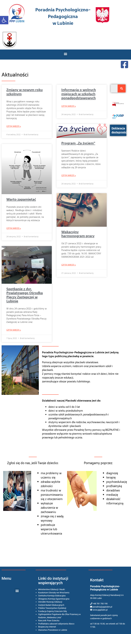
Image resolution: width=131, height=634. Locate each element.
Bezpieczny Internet (47, 627)
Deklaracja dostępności (119, 130)
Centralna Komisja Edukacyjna (52, 595)
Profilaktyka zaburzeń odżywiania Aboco (56, 624)
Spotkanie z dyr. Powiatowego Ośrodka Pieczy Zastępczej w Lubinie (24, 295)
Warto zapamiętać (21, 199)
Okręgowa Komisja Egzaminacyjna (53, 599)
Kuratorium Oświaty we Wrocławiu (53, 592)
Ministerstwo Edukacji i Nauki (51, 589)
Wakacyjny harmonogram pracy (77, 234)
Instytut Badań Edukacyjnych (51, 605)
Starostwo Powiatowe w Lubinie (52, 630)
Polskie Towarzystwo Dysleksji (52, 608)
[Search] (122, 88)
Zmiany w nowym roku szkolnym (24, 92)
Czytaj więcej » (13, 126)
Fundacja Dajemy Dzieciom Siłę (52, 611)
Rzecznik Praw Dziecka (48, 620)
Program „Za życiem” (78, 143)
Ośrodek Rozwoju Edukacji (50, 602)
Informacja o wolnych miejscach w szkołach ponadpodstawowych (78, 94)
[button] (4, 20)
